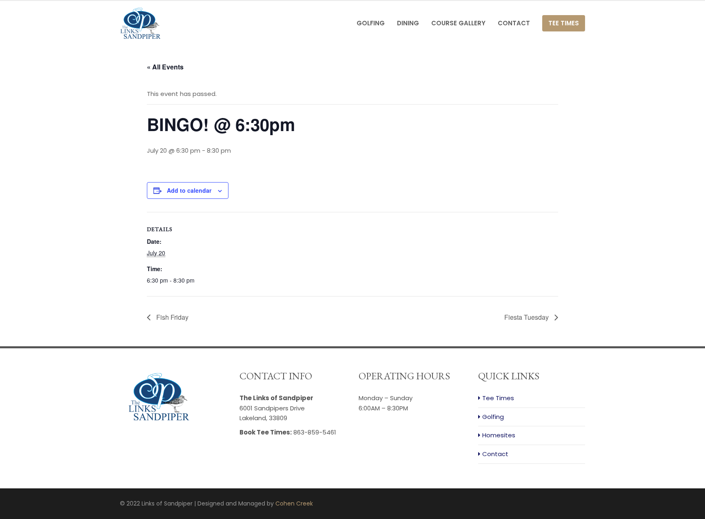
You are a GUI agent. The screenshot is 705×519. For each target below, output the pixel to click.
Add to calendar (189, 190)
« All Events (165, 66)
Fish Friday (171, 317)
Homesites (498, 435)
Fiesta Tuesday (527, 317)
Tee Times (563, 23)
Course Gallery (458, 23)
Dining (408, 23)
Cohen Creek (294, 503)
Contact (514, 23)
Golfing (371, 23)
